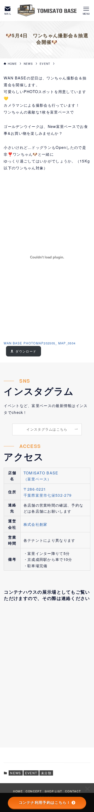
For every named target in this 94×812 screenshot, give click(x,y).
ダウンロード (25, 351)
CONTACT (73, 791)
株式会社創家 (36, 524)
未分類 (46, 773)
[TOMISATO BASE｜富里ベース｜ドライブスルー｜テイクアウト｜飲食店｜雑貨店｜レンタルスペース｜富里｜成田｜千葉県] (46, 10)
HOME (18, 791)
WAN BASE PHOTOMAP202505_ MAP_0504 (39, 343)
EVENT (31, 773)
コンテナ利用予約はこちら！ (45, 802)
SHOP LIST (53, 791)
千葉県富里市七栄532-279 (48, 495)
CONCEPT (34, 791)
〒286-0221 (35, 489)
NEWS (15, 773)
